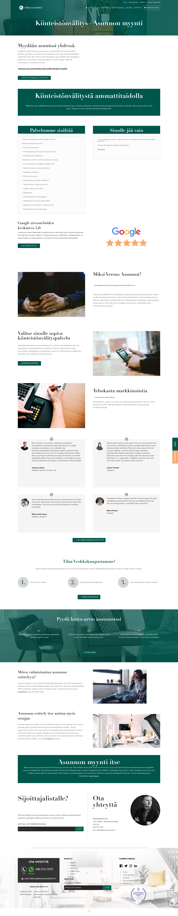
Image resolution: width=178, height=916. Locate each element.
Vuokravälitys (75, 871)
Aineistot (143, 2)
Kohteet (105, 7)
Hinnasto (126, 883)
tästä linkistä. (94, 776)
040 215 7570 (44, 869)
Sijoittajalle (118, 7)
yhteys (175, 444)
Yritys (125, 2)
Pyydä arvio (90, 653)
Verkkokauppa (152, 7)
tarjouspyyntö (175, 457)
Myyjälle (94, 7)
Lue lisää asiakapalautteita (90, 540)
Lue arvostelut (29, 246)
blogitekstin (22, 692)
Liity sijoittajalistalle (154, 2)
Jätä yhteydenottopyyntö (35, 78)
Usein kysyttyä (133, 2)
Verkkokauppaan (30, 363)
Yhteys (138, 7)
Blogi (129, 7)
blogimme (49, 739)
